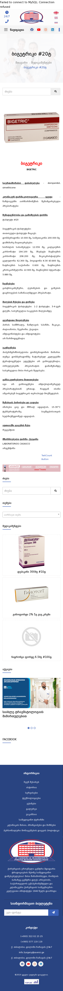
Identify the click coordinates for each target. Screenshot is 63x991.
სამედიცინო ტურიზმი (31, 819)
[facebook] (32, 30)
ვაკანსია (31, 814)
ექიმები (31, 803)
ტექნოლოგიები (31, 798)
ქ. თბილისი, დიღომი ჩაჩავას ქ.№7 (31, 947)
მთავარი (22, 62)
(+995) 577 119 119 (31, 941)
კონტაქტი (32, 927)
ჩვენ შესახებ (31, 782)
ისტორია (31, 787)
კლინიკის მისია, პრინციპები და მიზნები (31, 825)
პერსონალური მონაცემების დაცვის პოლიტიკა (31, 830)
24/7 (7, 16)
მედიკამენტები (41, 62)
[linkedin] (53, 30)
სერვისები (31, 793)
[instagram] (46, 30)
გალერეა (31, 809)
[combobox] (31, 515)
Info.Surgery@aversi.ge (31, 952)
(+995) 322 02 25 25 (31, 936)
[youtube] (39, 30)
